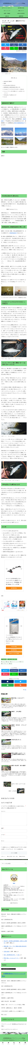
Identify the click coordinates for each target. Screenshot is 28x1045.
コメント (3, 811)
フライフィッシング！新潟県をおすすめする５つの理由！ (13, 1025)
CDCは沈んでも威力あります (10, 94)
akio (14, 883)
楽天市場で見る (14, 588)
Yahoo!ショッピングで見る (14, 653)
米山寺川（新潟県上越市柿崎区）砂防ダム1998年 (13, 922)
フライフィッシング (15, 661)
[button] (25, 863)
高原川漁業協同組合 (19, 122)
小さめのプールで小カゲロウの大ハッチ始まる (14, 89)
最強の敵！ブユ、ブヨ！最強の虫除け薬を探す (15, 946)
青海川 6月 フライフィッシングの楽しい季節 (13, 1004)
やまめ (8, 661)
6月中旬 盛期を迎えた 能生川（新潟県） (12, 1007)
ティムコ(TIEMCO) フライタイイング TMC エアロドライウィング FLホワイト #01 (14, 639)
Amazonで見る (14, 646)
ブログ (22, 661)
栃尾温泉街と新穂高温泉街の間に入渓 (12, 87)
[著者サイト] (7, 681)
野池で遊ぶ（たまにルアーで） (11, 958)
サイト (2, 840)
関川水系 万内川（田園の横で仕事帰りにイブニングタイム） (13, 915)
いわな (3, 661)
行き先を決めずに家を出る (9, 85)
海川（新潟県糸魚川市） (7, 919)
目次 (12, 77)
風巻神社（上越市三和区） (7, 931)
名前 (2, 828)
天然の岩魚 (6, 951)
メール (3, 834)
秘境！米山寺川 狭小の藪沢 (8, 1001)
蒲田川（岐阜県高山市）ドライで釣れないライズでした (13, 927)
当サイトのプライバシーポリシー (9, 1029)
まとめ (5, 96)
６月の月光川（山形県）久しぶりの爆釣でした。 (13, 1011)
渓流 (11, 663)
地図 (5, 83)
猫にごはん (4, 1014)
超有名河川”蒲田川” (8, 81)
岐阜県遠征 (4, 659)
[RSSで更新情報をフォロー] (20, 685)
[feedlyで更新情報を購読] (7, 685)
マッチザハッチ (5, 663)
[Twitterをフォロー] (20, 681)
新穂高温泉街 (13, 233)
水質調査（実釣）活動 (12, 659)
